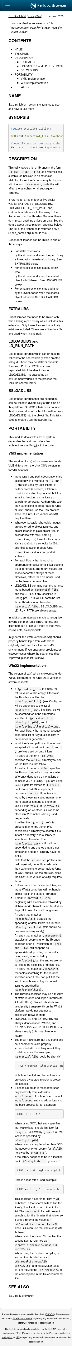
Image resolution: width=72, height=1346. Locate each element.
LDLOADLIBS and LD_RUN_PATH (42, 66)
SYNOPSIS (22, 53)
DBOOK (50, 1314)
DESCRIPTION (24, 57)
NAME (19, 49)
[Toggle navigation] (7, 5)
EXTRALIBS (28, 62)
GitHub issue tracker (22, 1318)
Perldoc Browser (51, 5)
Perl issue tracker (57, 1333)
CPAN (38, 16)
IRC (18, 1337)
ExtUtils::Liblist (17, 16)
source (31, 16)
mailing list (7, 1337)
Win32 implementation (34, 83)
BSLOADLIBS (29, 70)
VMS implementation (33, 78)
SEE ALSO (22, 87)
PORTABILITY (24, 74)
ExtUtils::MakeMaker (21, 1295)
